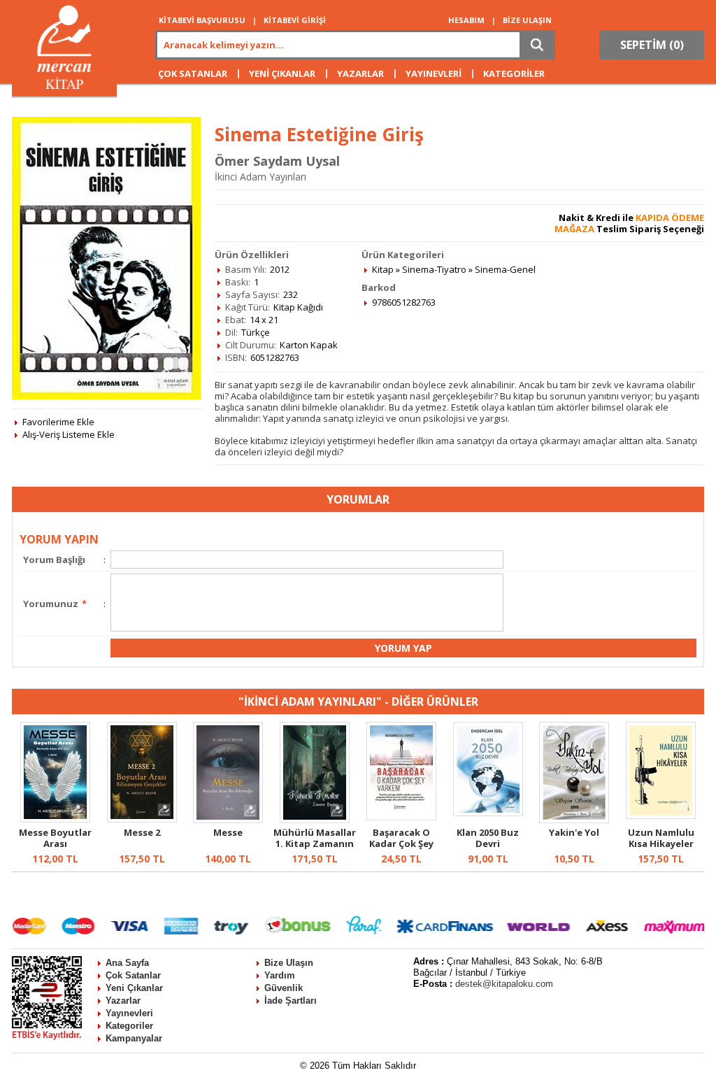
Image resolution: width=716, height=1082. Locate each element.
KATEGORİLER (514, 73)
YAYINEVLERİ (433, 73)
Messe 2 (142, 832)
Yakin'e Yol (574, 832)
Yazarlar (123, 1000)
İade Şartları (290, 1000)
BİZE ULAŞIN (527, 20)
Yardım (279, 975)
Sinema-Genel (505, 269)
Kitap (383, 269)
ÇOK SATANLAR (192, 73)
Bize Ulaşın (288, 963)
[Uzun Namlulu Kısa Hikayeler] (661, 815)
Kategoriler (129, 1025)
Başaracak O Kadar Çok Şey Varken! (401, 843)
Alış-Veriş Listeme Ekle (68, 434)
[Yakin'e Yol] (574, 819)
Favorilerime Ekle (58, 421)
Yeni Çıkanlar (134, 988)
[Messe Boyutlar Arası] (55, 819)
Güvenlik (283, 988)
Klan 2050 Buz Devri (488, 838)
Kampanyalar (134, 1038)
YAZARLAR (360, 73)
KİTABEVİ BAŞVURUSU (202, 20)
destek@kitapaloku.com (504, 983)
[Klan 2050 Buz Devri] (488, 812)
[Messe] (228, 819)
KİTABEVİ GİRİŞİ (295, 20)
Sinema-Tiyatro (434, 269)
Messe (228, 832)
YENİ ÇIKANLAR (282, 73)
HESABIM (466, 20)
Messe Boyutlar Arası (55, 838)
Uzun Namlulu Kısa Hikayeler (661, 838)
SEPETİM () (652, 44)
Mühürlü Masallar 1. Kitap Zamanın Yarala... (314, 843)
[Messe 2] (142, 819)
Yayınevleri (129, 1013)
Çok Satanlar (133, 975)
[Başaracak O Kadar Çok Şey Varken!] (401, 817)
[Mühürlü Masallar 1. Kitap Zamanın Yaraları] (315, 819)
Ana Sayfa (127, 963)
